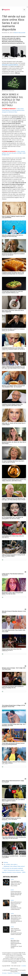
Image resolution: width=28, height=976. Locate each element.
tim (4, 864)
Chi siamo (4, 973)
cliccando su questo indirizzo (10, 64)
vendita (8, 864)
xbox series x (14, 864)
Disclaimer (23, 973)
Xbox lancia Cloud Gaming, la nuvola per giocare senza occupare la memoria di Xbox (13, 110)
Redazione (10, 973)
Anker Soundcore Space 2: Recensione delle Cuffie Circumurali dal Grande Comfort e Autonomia (16, 931)
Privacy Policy (17, 973)
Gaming (6, 862)
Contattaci (23, 965)
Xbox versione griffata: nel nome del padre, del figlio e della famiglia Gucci (13, 153)
